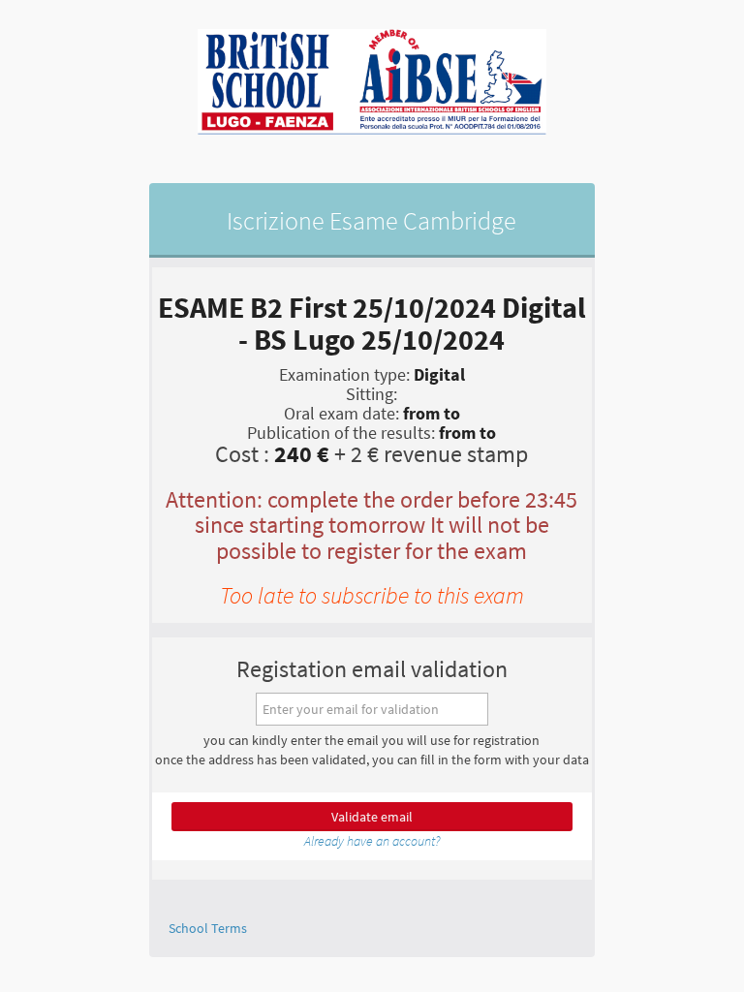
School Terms (208, 928)
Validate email (372, 816)
